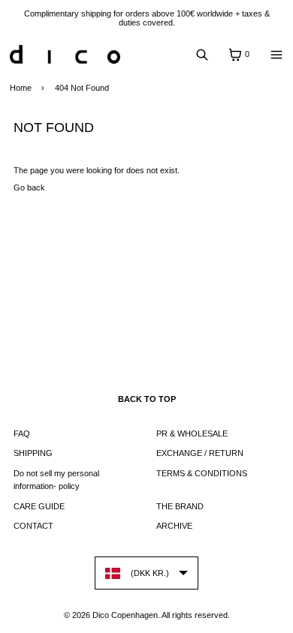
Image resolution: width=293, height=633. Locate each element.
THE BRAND (180, 506)
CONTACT (33, 525)
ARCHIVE (174, 525)
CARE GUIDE (39, 506)
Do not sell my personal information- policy (56, 480)
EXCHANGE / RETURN (199, 453)
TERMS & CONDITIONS (201, 473)
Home (21, 87)
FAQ (22, 433)
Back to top (147, 399)
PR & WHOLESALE (192, 433)
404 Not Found (82, 87)
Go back (29, 187)
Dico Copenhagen (125, 615)
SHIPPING (33, 453)
